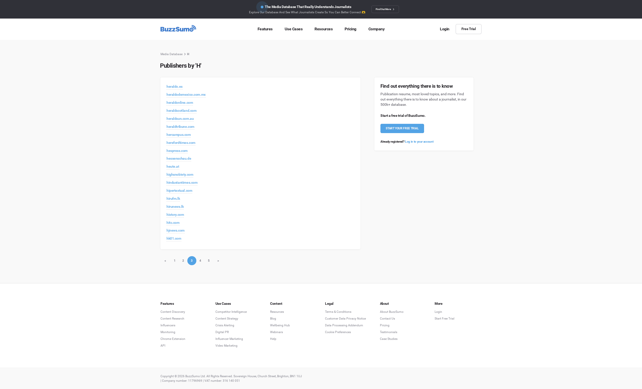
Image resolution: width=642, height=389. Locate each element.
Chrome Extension (172, 339)
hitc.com (173, 223)
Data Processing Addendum (344, 325)
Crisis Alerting (224, 325)
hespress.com (177, 151)
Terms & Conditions (338, 312)
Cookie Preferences (338, 332)
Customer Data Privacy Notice (345, 318)
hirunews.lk (175, 207)
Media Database (171, 54)
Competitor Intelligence (231, 312)
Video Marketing (226, 345)
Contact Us (387, 318)
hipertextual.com (179, 190)
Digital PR (222, 332)
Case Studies (388, 339)
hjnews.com (176, 230)
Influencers (167, 325)
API (162, 345)
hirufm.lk (173, 199)
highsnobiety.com (180, 174)
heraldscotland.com (181, 111)
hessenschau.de (179, 158)
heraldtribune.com (180, 127)
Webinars (276, 332)
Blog (273, 318)
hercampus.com (179, 135)
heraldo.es (175, 86)
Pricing (384, 325)
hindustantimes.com (182, 182)
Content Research (172, 318)
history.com (175, 215)
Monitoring (167, 332)
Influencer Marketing (229, 339)
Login (438, 312)
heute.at (173, 166)
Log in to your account (419, 141)
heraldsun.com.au (180, 119)
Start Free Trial (444, 318)
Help (273, 339)
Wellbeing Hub (280, 325)
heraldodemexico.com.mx (186, 94)
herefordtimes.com (181, 143)
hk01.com (174, 238)
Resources (277, 312)
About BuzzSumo (392, 312)
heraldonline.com (180, 103)
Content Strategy (226, 318)
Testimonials (388, 332)
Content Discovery (172, 312)
